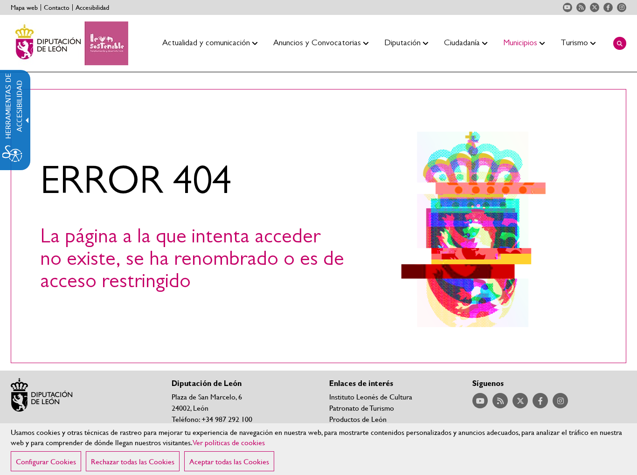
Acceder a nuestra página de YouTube (567, 7)
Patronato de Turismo (361, 407)
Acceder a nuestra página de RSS (581, 7)
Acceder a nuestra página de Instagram (621, 7)
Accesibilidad (92, 7)
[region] (318, 449)
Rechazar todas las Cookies (132, 461)
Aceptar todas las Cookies (229, 461)
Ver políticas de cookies (229, 442)
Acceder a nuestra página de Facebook (608, 7)
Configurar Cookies (46, 461)
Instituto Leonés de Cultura (370, 396)
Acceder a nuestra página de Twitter (594, 7)
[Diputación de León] (69, 43)
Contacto (56, 7)
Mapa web (24, 7)
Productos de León (358, 418)
